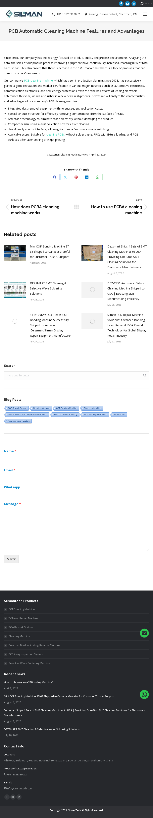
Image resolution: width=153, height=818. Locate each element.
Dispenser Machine (92, 408)
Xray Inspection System (18, 421)
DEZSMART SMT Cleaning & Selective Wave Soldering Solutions (48, 288)
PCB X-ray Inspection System (26, 654)
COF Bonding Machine (66, 408)
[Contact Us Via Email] (144, 634)
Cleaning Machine (70, 154)
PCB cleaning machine (38, 80)
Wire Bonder (119, 414)
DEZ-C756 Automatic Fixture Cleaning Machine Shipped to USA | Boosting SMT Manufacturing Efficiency (126, 291)
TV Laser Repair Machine (95, 414)
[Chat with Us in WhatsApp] (144, 695)
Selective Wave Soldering (65, 414)
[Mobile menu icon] (145, 14)
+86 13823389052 (68, 14)
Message (12, 504)
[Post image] (15, 253)
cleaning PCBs (55, 134)
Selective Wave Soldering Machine (29, 663)
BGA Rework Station (17, 408)
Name (10, 451)
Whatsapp (12, 487)
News (84, 154)
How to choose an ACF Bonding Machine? (28, 682)
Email (9, 470)
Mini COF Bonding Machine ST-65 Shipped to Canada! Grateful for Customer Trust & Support (50, 251)
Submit (11, 559)
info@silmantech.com (19, 788)
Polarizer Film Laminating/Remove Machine (27, 414)
